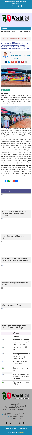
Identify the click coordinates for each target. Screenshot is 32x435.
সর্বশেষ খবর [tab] (16, 333)
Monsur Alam (21, 432)
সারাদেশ (23, 39)
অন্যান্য (7, 39)
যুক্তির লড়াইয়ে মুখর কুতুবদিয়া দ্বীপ (12, 305)
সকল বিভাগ (17, 39)
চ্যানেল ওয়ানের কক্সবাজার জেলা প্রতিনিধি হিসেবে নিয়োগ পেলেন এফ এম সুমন (14, 327)
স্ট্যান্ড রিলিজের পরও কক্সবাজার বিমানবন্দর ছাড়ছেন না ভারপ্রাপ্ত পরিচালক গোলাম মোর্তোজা (14, 214)
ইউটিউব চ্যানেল (15, 3)
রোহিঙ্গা (12, 39)
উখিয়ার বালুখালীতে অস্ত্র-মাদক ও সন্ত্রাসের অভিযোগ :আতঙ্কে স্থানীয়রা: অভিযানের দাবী (15, 260)
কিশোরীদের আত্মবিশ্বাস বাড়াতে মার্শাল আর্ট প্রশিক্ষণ (15, 284)
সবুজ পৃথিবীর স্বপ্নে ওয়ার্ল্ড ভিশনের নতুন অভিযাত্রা (13, 237)
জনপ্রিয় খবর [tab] (16, 336)
